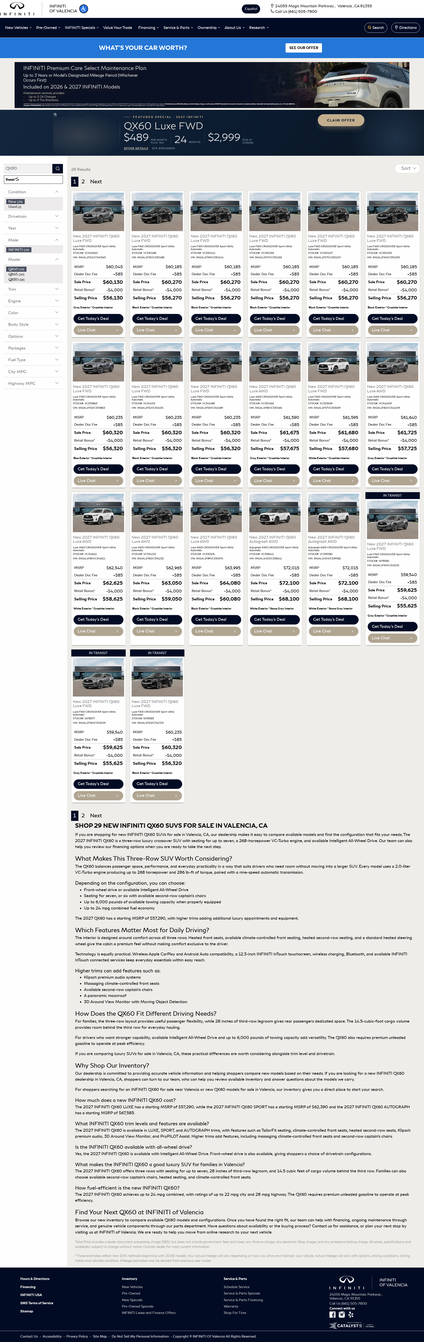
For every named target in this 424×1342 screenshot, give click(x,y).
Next (96, 181)
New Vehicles (132, 1287)
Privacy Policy (77, 1336)
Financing (28, 1287)
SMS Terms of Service (36, 1303)
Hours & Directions (34, 1279)
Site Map (100, 1336)
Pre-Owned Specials (137, 1306)
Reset (10, 180)
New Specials (132, 1300)
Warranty (231, 1306)
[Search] (57, 168)
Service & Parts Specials (242, 1293)
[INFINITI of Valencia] (38, 8)
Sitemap (26, 1311)
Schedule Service (237, 1287)
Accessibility (52, 1336)
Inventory (129, 1279)
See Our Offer (303, 48)
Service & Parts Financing (243, 1300)
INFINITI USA (31, 1295)
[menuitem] (34, 201)
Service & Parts (235, 1279)
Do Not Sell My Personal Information (141, 1336)
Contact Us (29, 1336)
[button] (83, 8)
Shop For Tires (235, 1313)
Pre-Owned (131, 1293)
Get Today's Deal (93, 318)
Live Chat (86, 330)
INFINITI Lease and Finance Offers (149, 1313)
